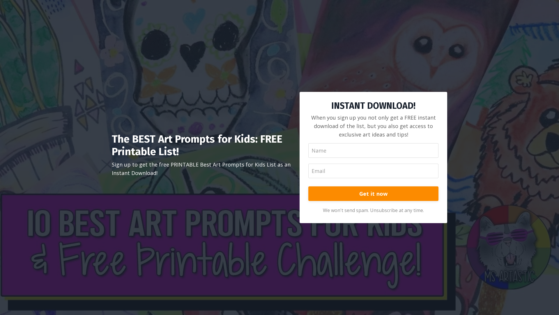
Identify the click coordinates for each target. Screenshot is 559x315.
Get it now (373, 193)
